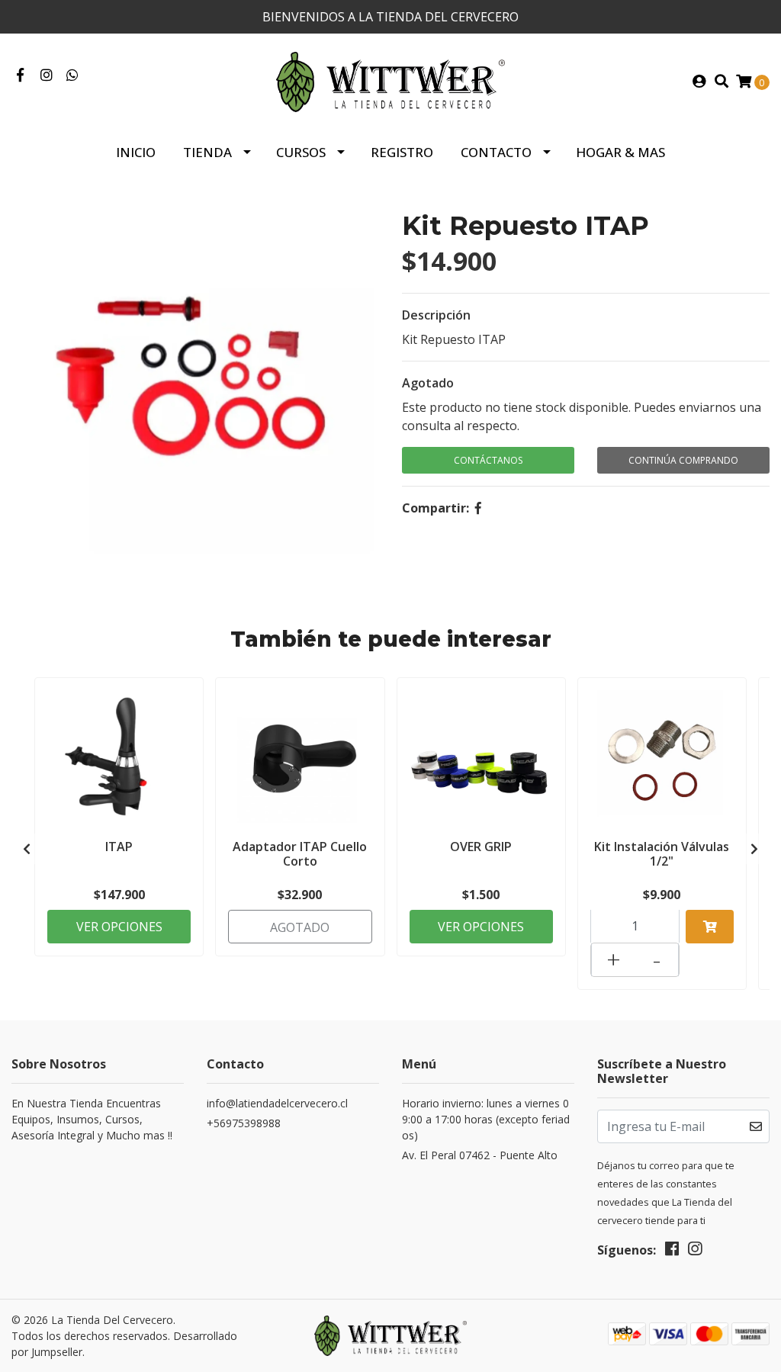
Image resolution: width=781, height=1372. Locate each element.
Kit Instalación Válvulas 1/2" (661, 853)
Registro (402, 152)
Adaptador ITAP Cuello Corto (300, 853)
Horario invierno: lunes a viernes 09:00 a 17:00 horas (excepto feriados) (486, 1119)
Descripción (436, 315)
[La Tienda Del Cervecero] (390, 80)
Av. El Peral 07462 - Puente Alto (480, 1155)
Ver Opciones (119, 926)
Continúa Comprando (683, 460)
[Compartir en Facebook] (478, 508)
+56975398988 (244, 1123)
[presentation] (26, 849)
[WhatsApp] (73, 75)
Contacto (496, 152)
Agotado (428, 382)
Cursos (301, 152)
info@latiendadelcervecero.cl (277, 1103)
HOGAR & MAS (620, 152)
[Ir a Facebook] (20, 75)
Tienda (207, 152)
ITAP (119, 846)
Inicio (136, 152)
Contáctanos (488, 460)
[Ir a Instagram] (47, 75)
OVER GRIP (481, 846)
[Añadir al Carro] (710, 926)
